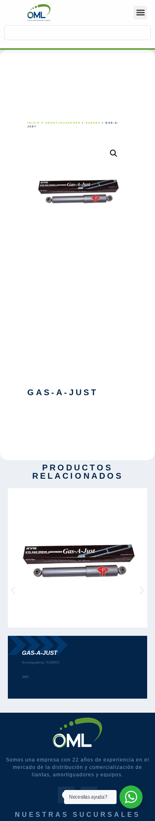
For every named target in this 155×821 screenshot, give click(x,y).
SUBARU (93, 123)
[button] (140, 12)
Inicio (33, 123)
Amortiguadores (63, 123)
